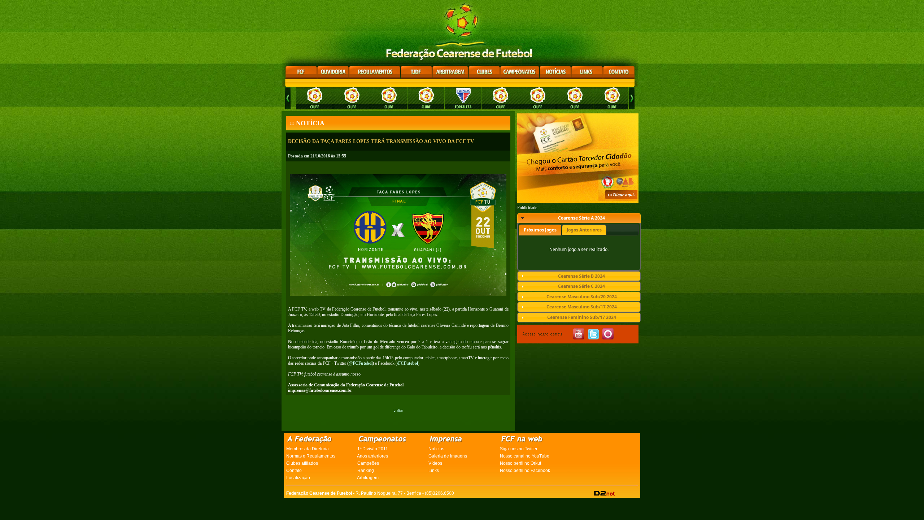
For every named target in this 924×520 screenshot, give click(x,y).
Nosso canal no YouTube (524, 456)
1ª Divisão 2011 (372, 448)
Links (433, 470)
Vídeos (435, 463)
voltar (398, 410)
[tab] (579, 218)
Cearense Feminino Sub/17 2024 (581, 317)
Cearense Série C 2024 (581, 286)
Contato (294, 470)
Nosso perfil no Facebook (525, 470)
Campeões (368, 463)
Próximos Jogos (540, 230)
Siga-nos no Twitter (518, 448)
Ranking (365, 470)
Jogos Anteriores (584, 230)
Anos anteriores (372, 456)
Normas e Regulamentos (310, 456)
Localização (298, 477)
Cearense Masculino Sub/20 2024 (581, 297)
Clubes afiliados (302, 463)
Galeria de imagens (447, 456)
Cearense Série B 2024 (581, 276)
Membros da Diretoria (307, 448)
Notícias (436, 448)
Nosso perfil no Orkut (520, 463)
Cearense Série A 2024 (581, 218)
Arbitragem (368, 477)
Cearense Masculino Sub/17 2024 (581, 307)
